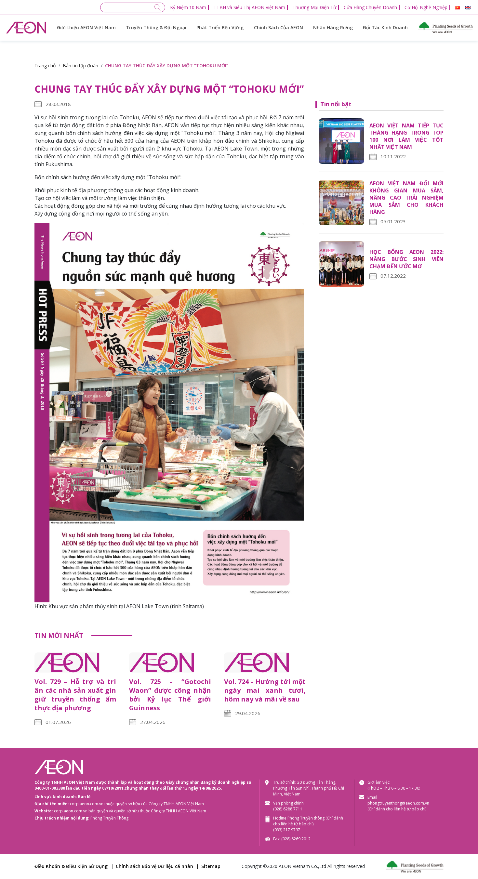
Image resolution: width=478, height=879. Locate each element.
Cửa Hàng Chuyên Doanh (370, 7)
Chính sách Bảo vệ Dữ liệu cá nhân (154, 866)
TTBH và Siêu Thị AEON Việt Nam (249, 7)
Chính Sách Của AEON (278, 27)
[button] (457, 7)
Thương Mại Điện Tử (314, 7)
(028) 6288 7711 (287, 809)
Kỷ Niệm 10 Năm (188, 7)
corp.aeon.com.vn (86, 804)
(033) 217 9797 (286, 830)
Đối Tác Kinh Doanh (385, 27)
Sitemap (210, 866)
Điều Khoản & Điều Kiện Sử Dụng (71, 866)
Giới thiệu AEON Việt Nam (86, 27)
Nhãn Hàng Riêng (333, 27)
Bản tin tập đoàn (80, 65)
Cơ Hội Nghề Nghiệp (426, 7)
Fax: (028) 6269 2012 (292, 839)
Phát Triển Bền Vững (220, 27)
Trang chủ (45, 65)
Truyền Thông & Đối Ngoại (156, 27)
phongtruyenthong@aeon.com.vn (398, 803)
